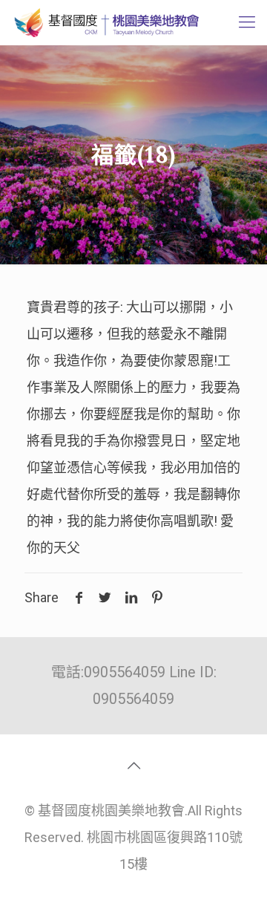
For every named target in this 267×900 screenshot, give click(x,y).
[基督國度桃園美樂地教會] (105, 22)
